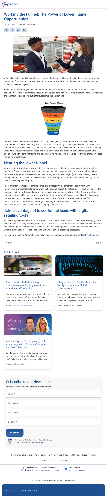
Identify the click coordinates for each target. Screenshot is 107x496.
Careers (92, 455)
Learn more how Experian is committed (43, 470)
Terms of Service (34, 442)
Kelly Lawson (10, 24)
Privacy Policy (20, 442)
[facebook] (6, 30)
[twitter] (12, 30)
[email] (24, 30)
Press (84, 455)
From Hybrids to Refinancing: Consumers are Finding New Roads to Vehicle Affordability (26, 285)
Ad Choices (75, 455)
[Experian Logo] (10, 4)
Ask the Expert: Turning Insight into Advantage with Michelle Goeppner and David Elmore (26, 344)
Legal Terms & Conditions (21, 455)
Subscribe (14, 433)
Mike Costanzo (92, 235)
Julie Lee (23, 364)
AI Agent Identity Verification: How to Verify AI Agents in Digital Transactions (78, 285)
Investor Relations (47, 460)
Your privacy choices (77, 470)
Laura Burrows (77, 305)
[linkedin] (18, 30)
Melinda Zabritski (26, 305)
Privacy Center (40, 455)
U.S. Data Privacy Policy (58, 455)
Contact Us (62, 460)
